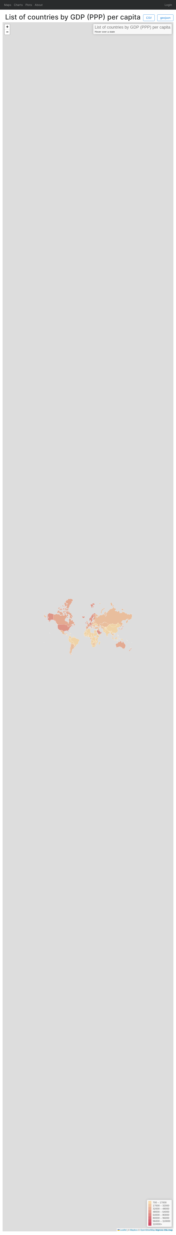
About (39, 5)
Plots (28, 5)
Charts (18, 5)
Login (168, 5)
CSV (149, 17)
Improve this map (164, 1229)
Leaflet (123, 1229)
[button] (7, 26)
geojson (165, 17)
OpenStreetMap (147, 1229)
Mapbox (134, 1229)
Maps (8, 5)
